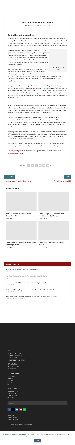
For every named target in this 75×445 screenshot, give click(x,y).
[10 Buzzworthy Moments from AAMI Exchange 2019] (21, 230)
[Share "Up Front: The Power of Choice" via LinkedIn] (40, 165)
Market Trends (17, 271)
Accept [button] (37, 440)
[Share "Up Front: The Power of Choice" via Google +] (36, 165)
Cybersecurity (16, 291)
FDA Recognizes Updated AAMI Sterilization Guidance (51, 215)
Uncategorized (25, 291)
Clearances (16, 278)
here (24, 146)
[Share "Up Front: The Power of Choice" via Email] (44, 165)
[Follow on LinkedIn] (16, 409)
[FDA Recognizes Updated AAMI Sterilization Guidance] (53, 201)
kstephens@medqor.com (15, 153)
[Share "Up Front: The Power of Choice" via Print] (48, 165)
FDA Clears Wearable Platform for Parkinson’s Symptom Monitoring (26, 276)
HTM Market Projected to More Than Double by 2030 (22, 269)
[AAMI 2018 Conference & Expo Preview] (53, 230)
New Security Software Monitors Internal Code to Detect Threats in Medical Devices (31, 296)
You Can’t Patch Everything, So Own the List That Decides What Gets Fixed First (30, 290)
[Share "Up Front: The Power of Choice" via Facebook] (28, 165)
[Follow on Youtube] (20, 409)
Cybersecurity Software (19, 298)
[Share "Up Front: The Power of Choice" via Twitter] (32, 165)
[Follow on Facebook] (9, 409)
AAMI (37, 26)
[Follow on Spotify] (24, 409)
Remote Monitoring (24, 278)
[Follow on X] (13, 409)
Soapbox (34, 88)
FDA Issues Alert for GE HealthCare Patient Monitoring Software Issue (27, 283)
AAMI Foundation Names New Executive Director (18, 215)
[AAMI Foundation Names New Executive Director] (21, 201)
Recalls (15, 285)
